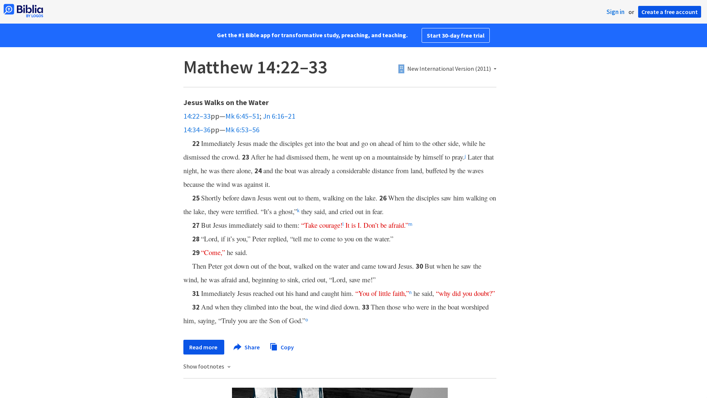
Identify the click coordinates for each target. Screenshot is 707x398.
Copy (286, 346)
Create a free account (669, 11)
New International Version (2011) (449, 69)
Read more (203, 347)
